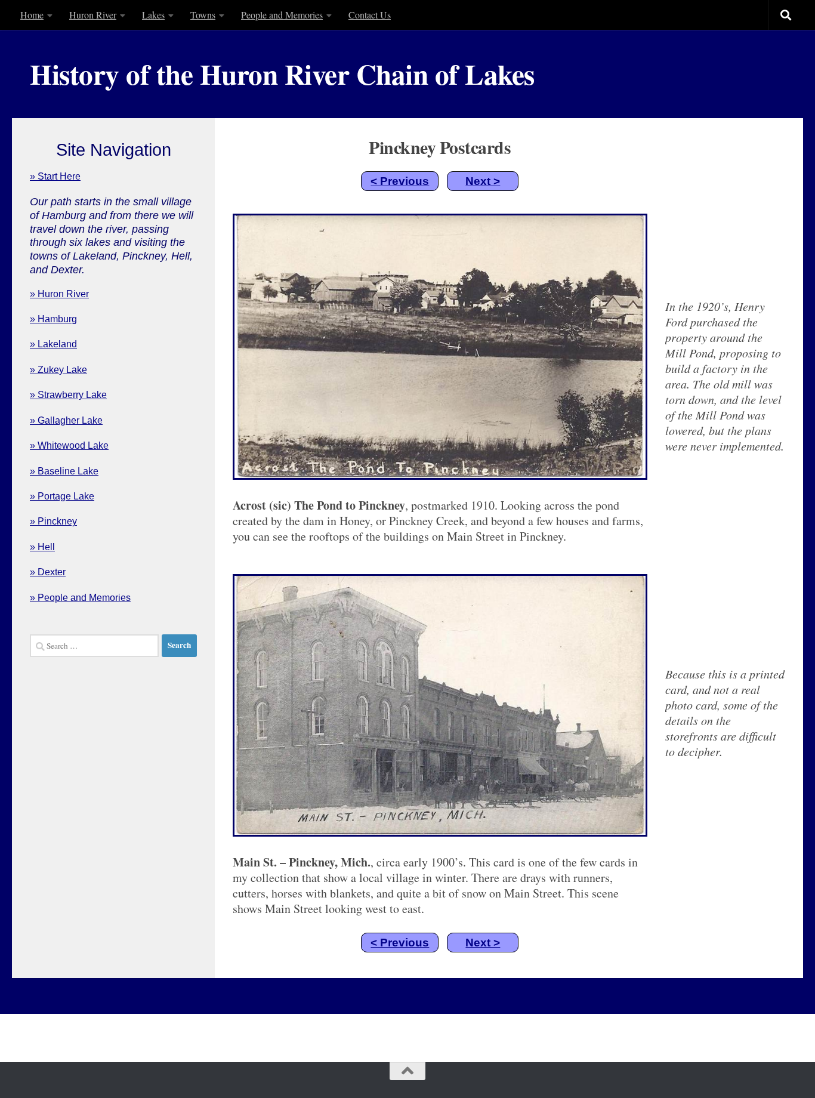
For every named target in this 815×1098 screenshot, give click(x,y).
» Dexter (48, 572)
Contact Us (369, 14)
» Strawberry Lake (68, 395)
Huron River (92, 14)
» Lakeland (53, 344)
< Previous (400, 181)
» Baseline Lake (64, 471)
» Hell (42, 547)
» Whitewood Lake (69, 445)
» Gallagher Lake (66, 420)
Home (32, 14)
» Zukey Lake (58, 370)
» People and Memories (80, 598)
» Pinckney (53, 521)
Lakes (153, 14)
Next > (482, 181)
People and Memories (282, 14)
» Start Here (55, 176)
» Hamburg (53, 319)
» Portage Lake (62, 496)
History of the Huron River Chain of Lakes (282, 74)
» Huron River (59, 294)
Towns (202, 14)
